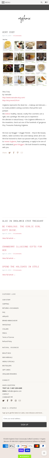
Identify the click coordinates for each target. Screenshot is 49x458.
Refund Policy (7, 341)
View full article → (8, 238)
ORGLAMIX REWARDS (9, 374)
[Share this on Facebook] (13, 152)
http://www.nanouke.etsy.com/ (13, 97)
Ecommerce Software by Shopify (35, 441)
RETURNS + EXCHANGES (10, 308)
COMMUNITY (6, 397)
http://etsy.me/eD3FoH (10, 100)
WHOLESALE (6, 325)
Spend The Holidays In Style (20, 266)
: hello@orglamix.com (11, 391)
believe (7, 114)
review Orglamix (10, 141)
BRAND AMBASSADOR (9, 320)
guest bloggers (19, 144)
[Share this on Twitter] (9, 152)
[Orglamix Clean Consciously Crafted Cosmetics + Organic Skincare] (24, 19)
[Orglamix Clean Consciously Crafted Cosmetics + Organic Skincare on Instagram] (16, 400)
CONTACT (5, 394)
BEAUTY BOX (6, 353)
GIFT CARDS (6, 370)
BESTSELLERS (7, 366)
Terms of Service (8, 337)
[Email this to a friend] (21, 152)
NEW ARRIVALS (7, 357)
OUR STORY (6, 300)
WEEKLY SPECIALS (8, 361)
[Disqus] (18, 185)
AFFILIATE (5, 316)
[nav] (6, 2)
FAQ (3, 312)
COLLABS (5, 329)
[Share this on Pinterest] (17, 152)
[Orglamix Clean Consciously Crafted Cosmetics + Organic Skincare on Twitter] (3, 400)
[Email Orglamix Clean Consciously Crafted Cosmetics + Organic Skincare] (20, 400)
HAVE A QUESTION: (8, 385)
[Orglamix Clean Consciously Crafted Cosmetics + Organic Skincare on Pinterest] (11, 400)
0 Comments (17, 35)
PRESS (4, 333)
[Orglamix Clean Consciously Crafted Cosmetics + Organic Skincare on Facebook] (7, 400)
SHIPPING (5, 304)
